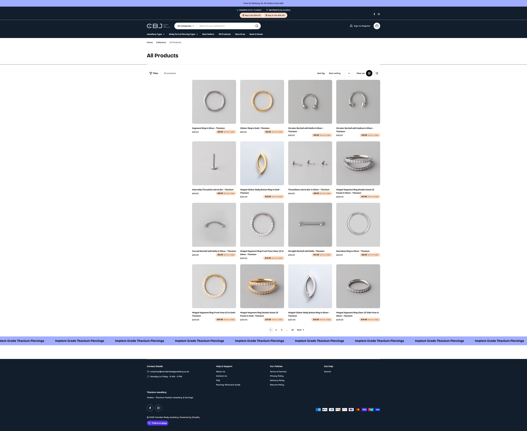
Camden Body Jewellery (167, 417)
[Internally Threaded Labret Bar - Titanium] (214, 163)
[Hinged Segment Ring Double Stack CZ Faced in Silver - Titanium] (358, 163)
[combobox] (217, 26)
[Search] (257, 26)
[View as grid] (369, 73)
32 (292, 330)
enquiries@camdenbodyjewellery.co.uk (169, 371)
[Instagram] (378, 14)
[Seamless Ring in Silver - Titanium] (358, 225)
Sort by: (321, 73)
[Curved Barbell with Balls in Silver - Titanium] (214, 225)
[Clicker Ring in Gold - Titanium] (262, 102)
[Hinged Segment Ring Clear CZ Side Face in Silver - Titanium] (358, 286)
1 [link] (270, 330)
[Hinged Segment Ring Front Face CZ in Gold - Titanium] (214, 286)
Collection (161, 42)
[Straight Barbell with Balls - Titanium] (310, 225)
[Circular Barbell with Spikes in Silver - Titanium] (358, 102)
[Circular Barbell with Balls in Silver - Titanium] (310, 102)
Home (150, 42)
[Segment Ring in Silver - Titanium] (214, 102)
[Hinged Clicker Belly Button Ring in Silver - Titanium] (310, 286)
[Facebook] (374, 14)
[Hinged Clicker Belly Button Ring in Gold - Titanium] (262, 163)
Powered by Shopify (190, 417)
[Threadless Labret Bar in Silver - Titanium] (310, 163)
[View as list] (377, 73)
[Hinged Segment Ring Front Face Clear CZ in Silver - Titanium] (262, 225)
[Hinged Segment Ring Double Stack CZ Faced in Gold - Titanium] (262, 286)
